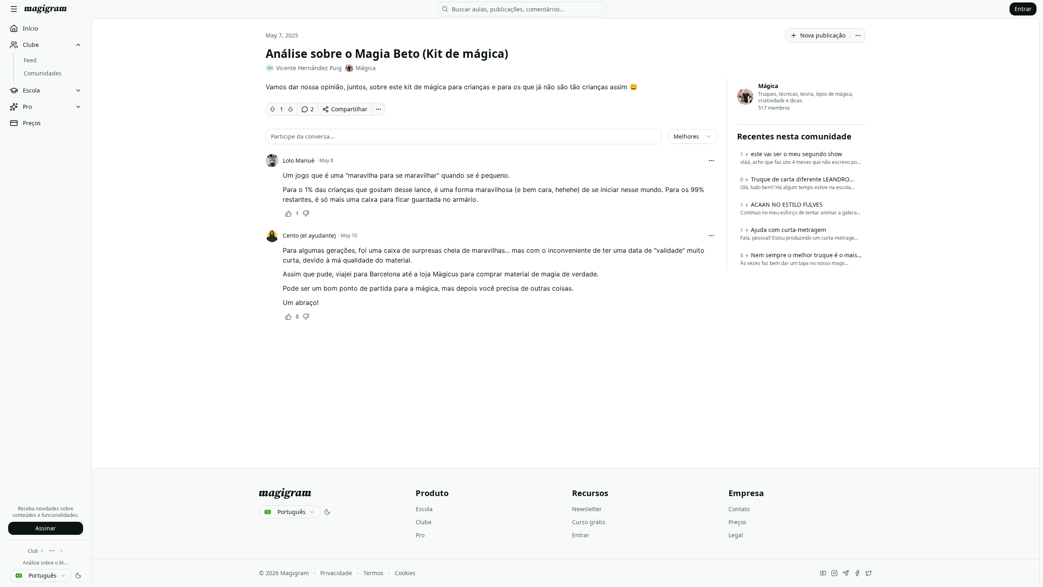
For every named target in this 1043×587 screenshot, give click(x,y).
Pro (420, 535)
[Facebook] (857, 573)
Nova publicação (822, 35)
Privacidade (336, 573)
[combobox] (41, 575)
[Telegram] (846, 573)
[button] (464, 136)
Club (33, 551)
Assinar (45, 528)
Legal (735, 535)
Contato (739, 509)
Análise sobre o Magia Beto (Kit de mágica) (45, 563)
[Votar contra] (290, 109)
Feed (30, 60)
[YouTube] (823, 573)
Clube (423, 522)
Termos (373, 573)
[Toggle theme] (78, 575)
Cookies (405, 573)
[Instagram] (834, 573)
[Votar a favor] (272, 109)
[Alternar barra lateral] (14, 9)
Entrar (1023, 9)
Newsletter (587, 509)
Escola (424, 509)
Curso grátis (588, 522)
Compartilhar (349, 109)
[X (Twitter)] (868, 573)
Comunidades (43, 73)
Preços (737, 522)
